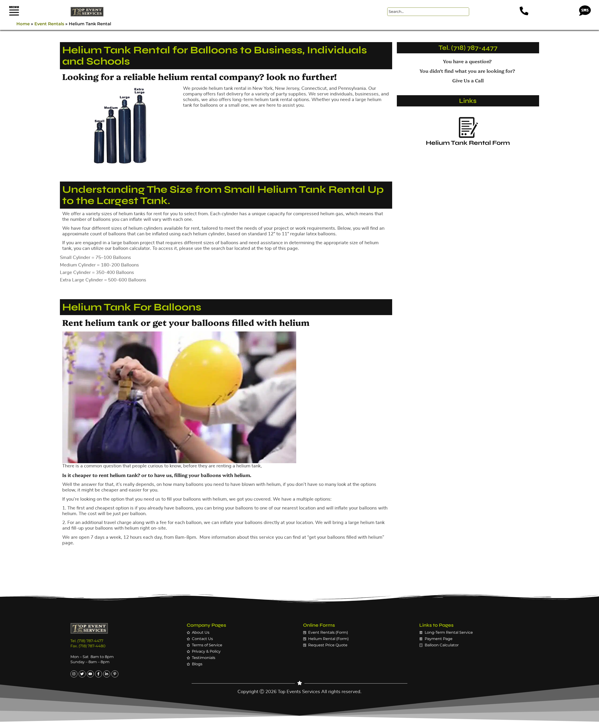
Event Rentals (49, 23)
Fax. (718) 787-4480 (88, 646)
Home (23, 23)
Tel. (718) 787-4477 (467, 48)
